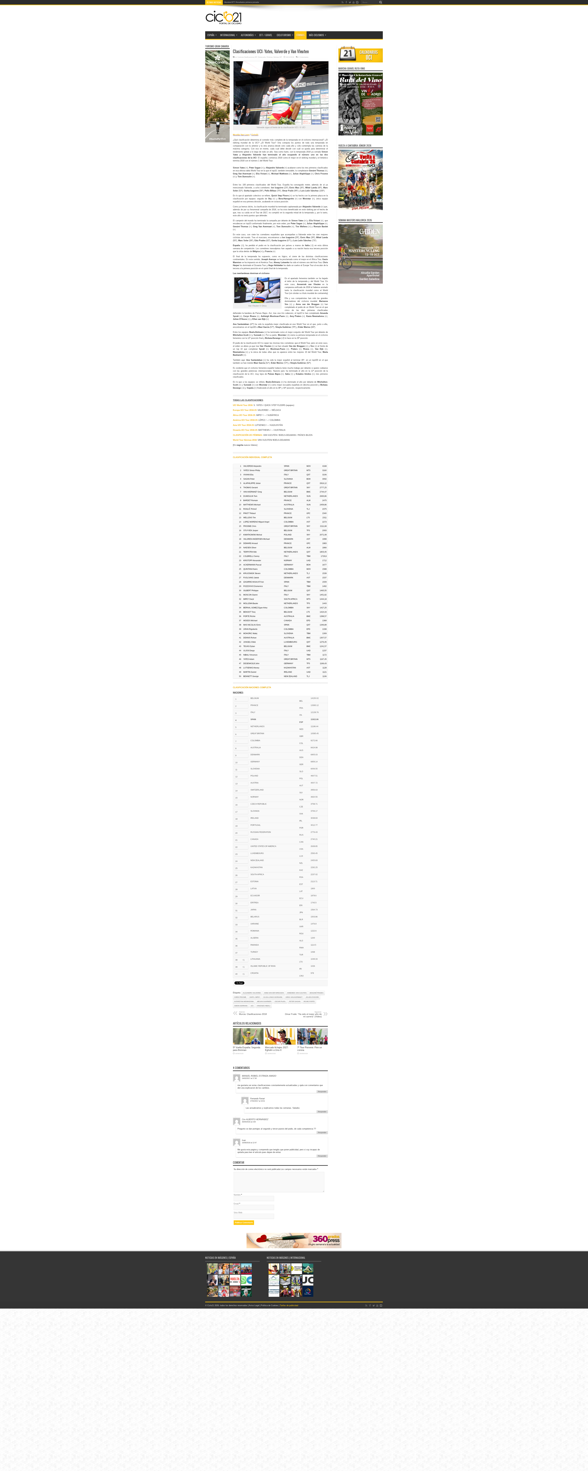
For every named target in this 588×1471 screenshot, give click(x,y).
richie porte (309, 1001)
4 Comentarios (303, 57)
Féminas (300, 35)
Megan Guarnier (264, 1001)
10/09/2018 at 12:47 (249, 1143)
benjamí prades (316, 993)
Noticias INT (277, 57)
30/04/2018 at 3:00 (249, 1122)
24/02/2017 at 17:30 (249, 1078)
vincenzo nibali (263, 1006)
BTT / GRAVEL (265, 35)
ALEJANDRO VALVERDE (252, 993)
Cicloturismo (284, 35)
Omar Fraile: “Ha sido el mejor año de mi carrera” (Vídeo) (303, 1014)
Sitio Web (238, 1212)
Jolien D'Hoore (312, 997)
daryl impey (255, 997)
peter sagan (294, 1001)
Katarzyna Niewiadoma (244, 1001)
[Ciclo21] (223, 23)
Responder (322, 1092)
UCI (252, 1006)
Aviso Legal (254, 1305)
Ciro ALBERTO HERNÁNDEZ (255, 1119)
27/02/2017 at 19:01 (257, 1101)
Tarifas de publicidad (289, 1305)
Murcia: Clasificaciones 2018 (253, 1013)
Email (236, 1204)
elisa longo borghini (273, 997)
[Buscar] (380, 2)
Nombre (237, 1195)
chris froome (240, 997)
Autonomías (247, 35)
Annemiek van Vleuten (296, 993)
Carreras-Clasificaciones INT (247, 57)
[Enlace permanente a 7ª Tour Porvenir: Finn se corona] (312, 1044)
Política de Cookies (269, 1305)
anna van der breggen (274, 993)
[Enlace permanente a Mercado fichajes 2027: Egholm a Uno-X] (280, 1044)
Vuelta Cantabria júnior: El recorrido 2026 (241, 2)
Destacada (262, 57)
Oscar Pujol (280, 1001)
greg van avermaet (294, 997)
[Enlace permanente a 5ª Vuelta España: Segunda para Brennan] (248, 1044)
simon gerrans (240, 1006)
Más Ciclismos (316, 35)
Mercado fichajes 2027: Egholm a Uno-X (276, 1048)
